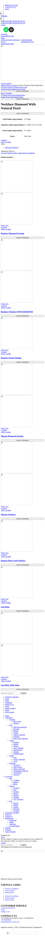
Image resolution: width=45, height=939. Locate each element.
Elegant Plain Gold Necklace (13, 561)
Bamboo (16, 742)
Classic (11, 740)
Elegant (15, 746)
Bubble (15, 744)
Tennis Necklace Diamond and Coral (13, 89)
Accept (3, 843)
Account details (14, 826)
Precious (16, 723)
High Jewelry (17, 767)
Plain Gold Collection (20, 738)
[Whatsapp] (6, 29)
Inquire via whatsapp (22, 91)
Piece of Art (17, 721)
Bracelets (16, 729)
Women (8, 85)
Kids (10, 725)
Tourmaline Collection (20, 771)
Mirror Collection (19, 769)
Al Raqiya (16, 765)
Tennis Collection (19, 759)
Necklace (14, 85)
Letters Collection (19, 735)
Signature (12, 763)
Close (3, 837)
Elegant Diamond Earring (12, 436)
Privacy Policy (10, 890)
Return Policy (9, 892)
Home (3, 85)
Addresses (12, 824)
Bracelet (16, 795)
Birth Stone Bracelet (20, 727)
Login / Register (10, 832)
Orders (11, 822)
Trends (11, 756)
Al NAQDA (17, 773)
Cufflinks (16, 780)
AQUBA (16, 775)
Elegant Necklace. (8, 514)
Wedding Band (18, 754)
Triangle (16, 752)
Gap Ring (5, 607)
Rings (15, 784)
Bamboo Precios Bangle (11, 358)
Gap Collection (18, 748)
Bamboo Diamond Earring (12, 233)
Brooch (15, 731)
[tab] (24, 148)
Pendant (16, 797)
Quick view (5, 225)
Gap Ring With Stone (10, 685)
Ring (15, 790)
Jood (15, 757)
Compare (8, 830)
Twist (15, 761)
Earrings (16, 792)
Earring (15, 733)
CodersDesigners (6, 929)
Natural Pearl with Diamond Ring (12, 97)
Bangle (15, 782)
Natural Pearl (17, 750)
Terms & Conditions (11, 889)
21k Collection (18, 799)
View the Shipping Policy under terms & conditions (18, 153)
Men (10, 778)
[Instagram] (11, 29)
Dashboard (12, 820)
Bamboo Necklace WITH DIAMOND (17, 312)
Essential (12, 719)
